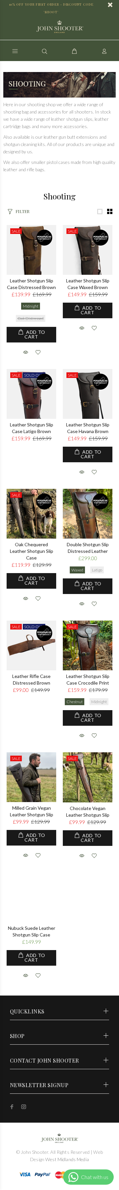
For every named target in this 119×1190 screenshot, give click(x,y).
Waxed (77, 569)
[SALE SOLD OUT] (31, 393)
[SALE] (31, 249)
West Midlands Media (66, 1159)
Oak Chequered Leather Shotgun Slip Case (31, 551)
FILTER (22, 211)
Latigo (97, 569)
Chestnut (74, 701)
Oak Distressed (31, 318)
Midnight (30, 306)
